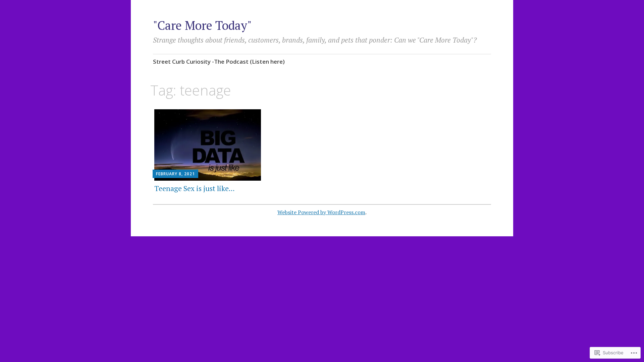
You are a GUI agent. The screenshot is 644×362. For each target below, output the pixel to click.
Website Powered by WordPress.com (321, 212)
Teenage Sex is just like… (194, 188)
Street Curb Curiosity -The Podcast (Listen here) (219, 61)
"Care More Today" (202, 25)
